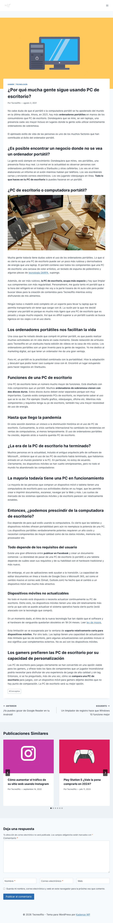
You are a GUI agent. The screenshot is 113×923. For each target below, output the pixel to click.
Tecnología (22, 84)
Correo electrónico (52, 881)
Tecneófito (16, 103)
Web (80, 881)
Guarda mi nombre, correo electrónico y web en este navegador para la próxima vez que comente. (55, 888)
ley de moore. (94, 622)
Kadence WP (83, 914)
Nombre (10, 881)
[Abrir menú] (107, 5)
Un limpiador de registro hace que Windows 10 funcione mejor (85, 710)
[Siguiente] (105, 772)
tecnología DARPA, (39, 272)
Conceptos (14, 691)
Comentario (10, 838)
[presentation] (28, 756)
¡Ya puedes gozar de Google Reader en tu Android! (26, 710)
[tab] (51, 808)
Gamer (11, 84)
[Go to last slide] (8, 772)
